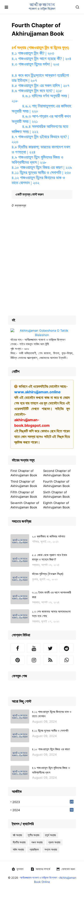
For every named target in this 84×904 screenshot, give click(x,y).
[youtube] (34, 648)
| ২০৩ (49, 53)
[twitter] (50, 648)
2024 (42, 810)
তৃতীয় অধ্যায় (33, 835)
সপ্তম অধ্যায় (51, 849)
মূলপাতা (20, 869)
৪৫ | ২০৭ (40, 85)
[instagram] (34, 659)
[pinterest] (17, 659)
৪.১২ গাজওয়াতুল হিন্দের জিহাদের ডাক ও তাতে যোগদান (51, 714)
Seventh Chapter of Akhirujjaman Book (24, 505)
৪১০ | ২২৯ (42, 167)
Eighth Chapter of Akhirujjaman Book (56, 505)
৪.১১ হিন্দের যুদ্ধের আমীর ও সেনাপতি (50, 730)
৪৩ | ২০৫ (35, 64)
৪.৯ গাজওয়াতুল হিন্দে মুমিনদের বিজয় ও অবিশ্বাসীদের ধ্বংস (51, 770)
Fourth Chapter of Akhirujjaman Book (56, 484)
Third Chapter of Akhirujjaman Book (23, 484)
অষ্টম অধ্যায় (18, 849)
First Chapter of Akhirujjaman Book (23, 473)
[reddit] (67, 648)
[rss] (50, 659)
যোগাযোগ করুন (68, 869)
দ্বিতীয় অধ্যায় (19, 842)
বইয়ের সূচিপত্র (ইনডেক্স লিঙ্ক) (47, 574)
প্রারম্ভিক (34, 849)
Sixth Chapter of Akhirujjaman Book (56, 494)
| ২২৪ (31, 152)
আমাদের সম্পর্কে (43, 869)
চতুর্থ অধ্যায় (50, 835)
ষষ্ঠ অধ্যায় (17, 835)
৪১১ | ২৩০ (41, 172)
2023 (42, 802)
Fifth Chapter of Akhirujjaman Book (23, 494)
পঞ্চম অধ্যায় (36, 842)
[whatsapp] (67, 659)
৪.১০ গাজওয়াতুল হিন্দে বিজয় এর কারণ (51, 749)
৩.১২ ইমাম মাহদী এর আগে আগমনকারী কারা (51, 594)
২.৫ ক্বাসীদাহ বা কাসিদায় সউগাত (48, 536)
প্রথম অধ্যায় (54, 842)
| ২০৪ (66, 58)
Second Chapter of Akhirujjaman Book (57, 473)
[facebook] (17, 648)
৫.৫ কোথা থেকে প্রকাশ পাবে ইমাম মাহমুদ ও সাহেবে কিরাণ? (49, 557)
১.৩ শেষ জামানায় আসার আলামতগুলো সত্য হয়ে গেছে (51, 614)
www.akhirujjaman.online (37, 392)
